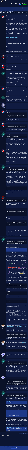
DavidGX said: (8, 361)
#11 (26, 149)
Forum (25, 3)
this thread (23, 342)
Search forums (5, 9)
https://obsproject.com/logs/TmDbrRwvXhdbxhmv (12, 37)
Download (16, 3)
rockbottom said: (9, 124)
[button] (7, 8)
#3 (26, 64)
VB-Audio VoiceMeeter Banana (10, 411)
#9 (26, 122)
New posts (2, 9)
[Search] (27, 8)
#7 (26, 103)
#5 (26, 87)
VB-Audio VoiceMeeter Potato (10, 414)
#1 (26, 15)
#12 (26, 165)
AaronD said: (8, 112)
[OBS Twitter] (20, 4)
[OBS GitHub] (21, 4)
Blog (19, 3)
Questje (2, 13)
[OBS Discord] (19, 4)
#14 (26, 237)
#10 (26, 132)
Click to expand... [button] (16, 215)
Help (22, 3)
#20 (26, 391)
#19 (26, 376)
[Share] (25, 15)
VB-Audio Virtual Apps (9, 401)
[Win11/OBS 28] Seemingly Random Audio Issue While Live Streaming (15, 427)
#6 (26, 96)
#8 (26, 110)
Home (12, 3)
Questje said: (8, 134)
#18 (26, 359)
